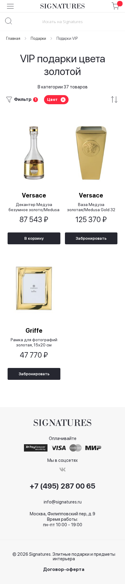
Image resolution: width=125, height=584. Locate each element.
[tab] (62, 99)
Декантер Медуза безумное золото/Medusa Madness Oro (33, 207)
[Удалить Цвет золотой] (63, 99)
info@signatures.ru (63, 502)
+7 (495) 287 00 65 (62, 486)
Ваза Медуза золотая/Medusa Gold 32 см (91, 207)
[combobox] (62, 21)
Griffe (33, 330)
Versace (34, 195)
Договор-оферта (63, 569)
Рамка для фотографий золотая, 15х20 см (34, 342)
